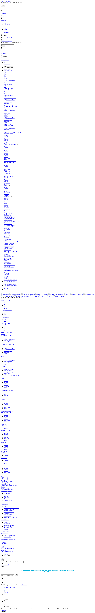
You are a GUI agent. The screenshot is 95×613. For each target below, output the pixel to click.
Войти (2, 566)
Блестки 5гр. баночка (9, 244)
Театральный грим (8, 88)
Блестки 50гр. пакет (9, 247)
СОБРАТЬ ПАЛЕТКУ (9, 95)
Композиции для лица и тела (11, 270)
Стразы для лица (8, 269)
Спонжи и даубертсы (9, 267)
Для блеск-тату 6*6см (9, 226)
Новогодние (7, 232)
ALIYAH (6, 151)
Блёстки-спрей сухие (9, 243)
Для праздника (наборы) (10, 225)
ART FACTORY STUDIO (10, 144)
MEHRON (6, 185)
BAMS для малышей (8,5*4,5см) (12, 221)
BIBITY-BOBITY (8, 258)
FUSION (6, 116)
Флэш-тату (6, 288)
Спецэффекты (7, 286)
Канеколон (6, 282)
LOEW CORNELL (8, 176)
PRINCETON (7, 196)
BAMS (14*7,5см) (8, 220)
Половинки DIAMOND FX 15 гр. (12, 132)
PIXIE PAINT (7, 192)
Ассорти (6, 277)
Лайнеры (6, 136)
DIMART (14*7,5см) (9, 213)
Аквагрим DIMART (9, 70)
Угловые (6, 140)
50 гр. (5, 76)
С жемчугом (7, 276)
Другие (5, 143)
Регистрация (7, 24)
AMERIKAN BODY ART (10, 161)
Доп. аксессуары (8, 290)
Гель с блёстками (8, 252)
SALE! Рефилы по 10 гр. (10, 98)
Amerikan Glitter (8, 248)
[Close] (2, 560)
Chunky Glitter (7, 250)
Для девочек (7, 228)
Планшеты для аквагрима (10, 285)
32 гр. (5, 74)
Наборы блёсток (8, 262)
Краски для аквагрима (9, 105)
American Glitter (7, 266)
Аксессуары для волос (9, 281)
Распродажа (7, 69)
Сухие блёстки (7, 239)
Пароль (2, 563)
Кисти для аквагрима (9, 133)
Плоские (6, 139)
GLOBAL (6, 260)
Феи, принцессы (8, 234)
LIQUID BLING (8, 259)
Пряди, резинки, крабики (10, 284)
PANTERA (6, 194)
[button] (1, 39)
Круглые (6, 137)
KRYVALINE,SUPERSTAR (11, 106)
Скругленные (7, 158)
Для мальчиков (7, 229)
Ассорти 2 (6, 278)
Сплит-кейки (7, 89)
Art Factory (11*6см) (9, 218)
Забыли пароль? (5, 565)
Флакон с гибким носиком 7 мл (11, 242)
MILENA (6, 222)
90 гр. (5, 77)
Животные (6, 230)
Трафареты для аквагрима (10, 212)
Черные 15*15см (8, 224)
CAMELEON (7, 172)
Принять (3, 611)
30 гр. (5, 92)
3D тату (5, 289)
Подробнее (3, 610)
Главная (6, 554)
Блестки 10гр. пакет (9, 246)
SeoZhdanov (24, 585)
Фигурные (6, 142)
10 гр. (5, 73)
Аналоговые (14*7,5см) (9, 217)
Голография (7, 274)
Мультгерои (7, 233)
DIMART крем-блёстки (9, 265)
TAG (5, 107)
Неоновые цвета (8, 84)
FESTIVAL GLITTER (9, 256)
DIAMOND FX (8, 124)
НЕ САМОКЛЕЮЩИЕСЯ (10, 280)
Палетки (6, 96)
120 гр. (5, 78)
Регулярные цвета (8, 72)
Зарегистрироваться (6, 567)
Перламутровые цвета (9, 80)
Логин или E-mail (5, 561)
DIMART (6, 135)
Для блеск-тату (7, 209)
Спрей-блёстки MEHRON (10, 251)
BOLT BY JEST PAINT (10, 162)
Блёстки (6, 237)
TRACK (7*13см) (8, 216)
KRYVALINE (7, 173)
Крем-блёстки (7, 263)
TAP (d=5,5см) (7, 214)
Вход (5, 23)
